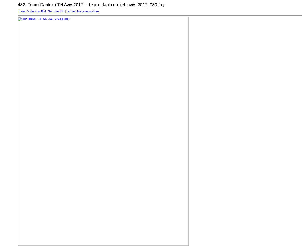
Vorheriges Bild (36, 11)
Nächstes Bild (56, 11)
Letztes (71, 11)
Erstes (21, 11)
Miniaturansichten (88, 11)
